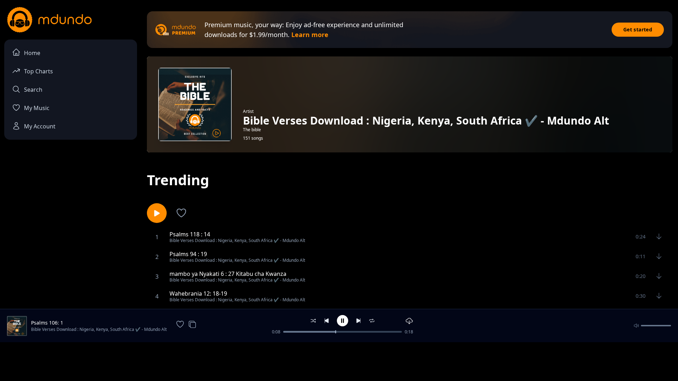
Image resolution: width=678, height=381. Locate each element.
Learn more (309, 34)
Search (33, 89)
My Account (39, 126)
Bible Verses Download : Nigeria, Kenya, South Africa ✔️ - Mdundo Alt (99, 329)
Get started (637, 29)
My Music (36, 108)
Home (32, 53)
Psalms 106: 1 (47, 322)
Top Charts (38, 71)
